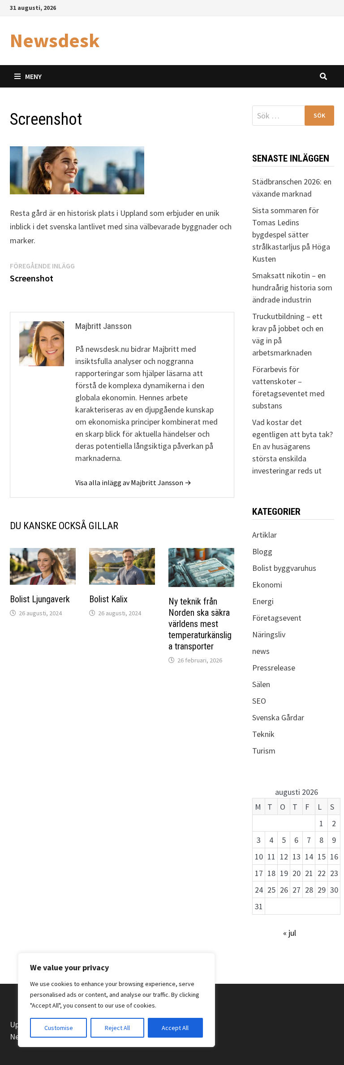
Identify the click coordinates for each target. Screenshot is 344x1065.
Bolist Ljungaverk (40, 599)
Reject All (117, 1028)
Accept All (175, 1028)
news (261, 651)
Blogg (262, 551)
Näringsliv (268, 634)
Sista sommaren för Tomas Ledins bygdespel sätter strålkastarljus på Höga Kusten (291, 234)
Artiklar (264, 535)
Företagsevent (276, 618)
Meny (33, 76)
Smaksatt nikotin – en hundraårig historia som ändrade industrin (292, 287)
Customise (58, 1028)
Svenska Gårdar (278, 717)
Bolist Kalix (108, 599)
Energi (263, 601)
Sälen (261, 684)
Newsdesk (55, 40)
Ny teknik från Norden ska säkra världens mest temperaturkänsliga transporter (200, 624)
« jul (289, 933)
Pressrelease (273, 667)
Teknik (263, 734)
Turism (263, 750)
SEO (259, 701)
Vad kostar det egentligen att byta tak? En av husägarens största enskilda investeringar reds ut (292, 446)
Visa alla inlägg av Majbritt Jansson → (133, 482)
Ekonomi (267, 584)
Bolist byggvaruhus (284, 568)
